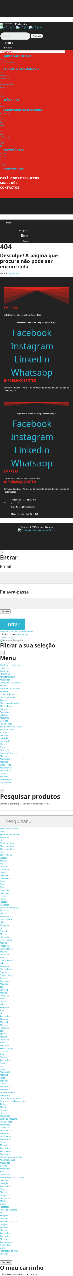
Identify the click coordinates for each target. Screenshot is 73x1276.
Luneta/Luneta (7, 948)
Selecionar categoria (9, 828)
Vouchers (4, 1253)
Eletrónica (5, 735)
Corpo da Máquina (8, 1118)
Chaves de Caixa (7, 697)
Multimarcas (6, 767)
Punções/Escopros (8, 753)
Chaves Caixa (6, 855)
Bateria (3, 732)
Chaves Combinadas (9, 703)
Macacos (4, 1192)
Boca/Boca (5, 910)
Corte (2, 872)
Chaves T (4, 1001)
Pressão (3, 866)
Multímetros (5, 770)
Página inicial (13, 273)
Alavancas (4, 984)
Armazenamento (7, 1092)
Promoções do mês (9, 1250)
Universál (4, 869)
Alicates (3, 700)
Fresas (3, 1083)
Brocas (3, 1063)
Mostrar (5, 611)
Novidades (5, 1245)
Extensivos (5, 878)
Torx (2, 957)
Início (2, 831)
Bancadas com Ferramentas (13, 1101)
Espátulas (4, 972)
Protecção (4, 750)
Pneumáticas (6, 723)
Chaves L (4, 989)
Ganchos (4, 978)
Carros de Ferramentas (10, 682)
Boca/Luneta (6, 919)
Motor (3, 744)
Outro (2, 1247)
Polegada (4, 916)
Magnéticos (5, 1086)
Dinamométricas (7, 694)
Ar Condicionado (7, 729)
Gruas (2, 1189)
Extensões (5, 715)
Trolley (3, 685)
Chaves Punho (6, 706)
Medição (4, 761)
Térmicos (4, 776)
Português (10, 27)
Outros (3, 747)
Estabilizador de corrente (12, 1177)
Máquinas (4, 1107)
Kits (2, 840)
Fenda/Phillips (6, 975)
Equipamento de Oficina (11, 1157)
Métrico (3, 913)
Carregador (5, 1174)
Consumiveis (6, 1242)
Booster (3, 1171)
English (25, 27)
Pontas (3, 884)
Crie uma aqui (21, 634)
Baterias (4, 720)
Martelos (4, 756)
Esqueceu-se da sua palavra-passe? (16, 631)
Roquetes (4, 691)
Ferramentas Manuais (10, 834)
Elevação (4, 738)
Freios (3, 881)
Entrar (12, 624)
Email (5, 566)
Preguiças (4, 1195)
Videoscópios (6, 779)
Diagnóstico (5, 1127)
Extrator (4, 709)
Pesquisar (37, 36)
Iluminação (5, 741)
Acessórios (5, 679)
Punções (4, 1218)
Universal (4, 904)
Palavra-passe (14, 592)
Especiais (4, 875)
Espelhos (4, 1080)
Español (38, 27)
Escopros (4, 1215)
